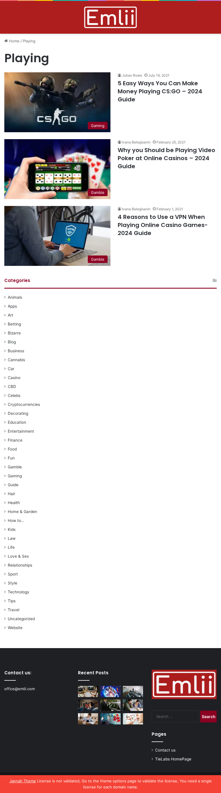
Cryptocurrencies (24, 404)
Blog (12, 342)
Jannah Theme (22, 781)
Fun (11, 458)
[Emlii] (110, 17)
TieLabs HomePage (173, 759)
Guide (13, 484)
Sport (13, 574)
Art (10, 315)
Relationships (20, 565)
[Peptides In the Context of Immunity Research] (133, 718)
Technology (18, 592)
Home (14, 41)
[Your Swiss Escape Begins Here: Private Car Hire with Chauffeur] (110, 705)
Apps (12, 306)
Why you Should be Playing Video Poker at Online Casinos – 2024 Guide (166, 158)
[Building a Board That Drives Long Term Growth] (133, 691)
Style (12, 583)
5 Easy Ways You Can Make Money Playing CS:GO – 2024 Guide (160, 91)
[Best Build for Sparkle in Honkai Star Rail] (110, 691)
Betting (14, 324)
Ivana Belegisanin (136, 142)
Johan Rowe (132, 75)
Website (15, 627)
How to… (16, 520)
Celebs (14, 395)
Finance (15, 440)
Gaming (15, 476)
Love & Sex (18, 556)
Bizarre (14, 333)
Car (11, 368)
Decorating (18, 413)
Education (17, 422)
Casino (14, 377)
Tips (12, 601)
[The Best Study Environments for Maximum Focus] (88, 718)
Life (11, 547)
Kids (12, 529)
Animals (15, 297)
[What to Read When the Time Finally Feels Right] (88, 705)
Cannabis (16, 359)
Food (12, 449)
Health (14, 502)
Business (16, 351)
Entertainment (21, 431)
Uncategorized (21, 618)
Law (12, 538)
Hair (11, 493)
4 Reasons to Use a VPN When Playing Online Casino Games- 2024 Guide (163, 225)
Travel (13, 609)
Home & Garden (22, 511)
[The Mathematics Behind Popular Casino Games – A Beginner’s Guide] (110, 718)
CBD (12, 386)
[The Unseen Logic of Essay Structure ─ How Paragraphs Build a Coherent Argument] (133, 705)
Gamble (15, 467)
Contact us (165, 750)
